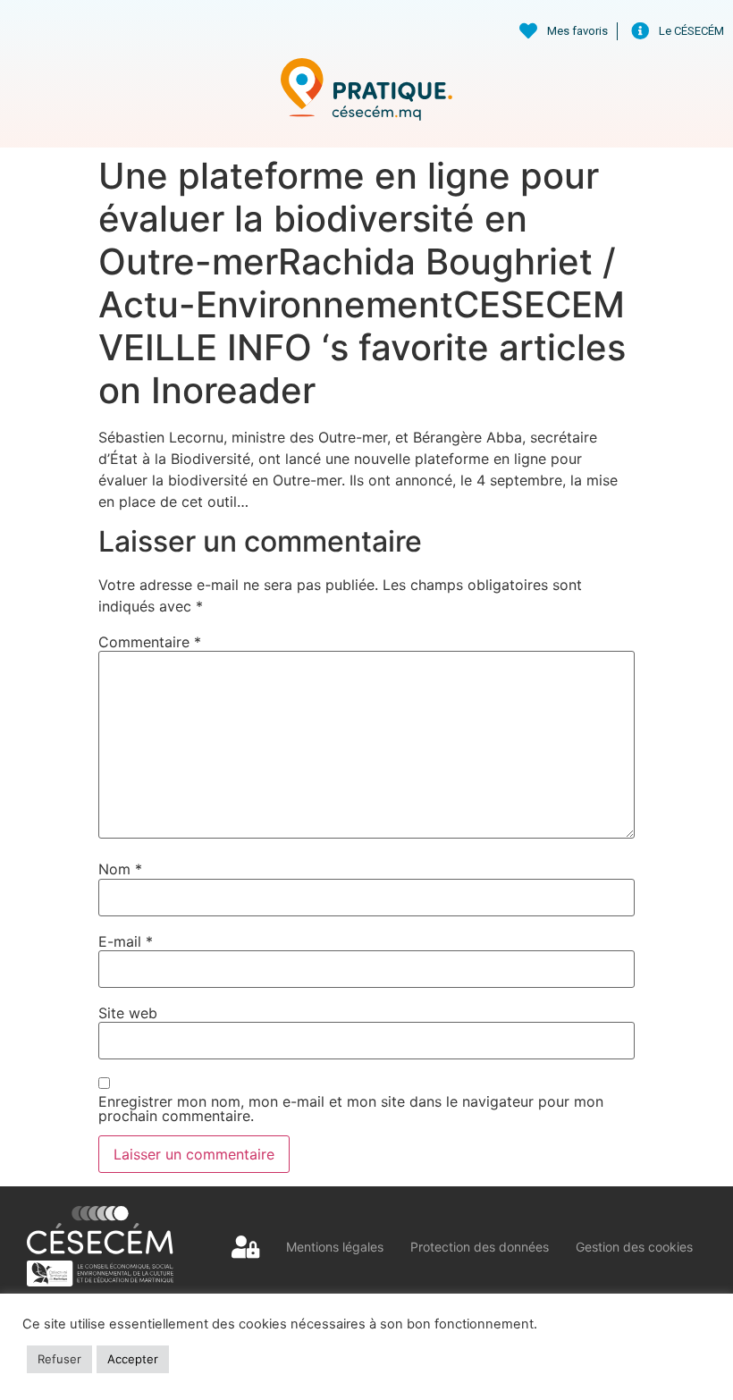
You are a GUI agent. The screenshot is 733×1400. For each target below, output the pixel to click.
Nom (120, 869)
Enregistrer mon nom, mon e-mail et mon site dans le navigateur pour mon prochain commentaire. (350, 1108)
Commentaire (149, 642)
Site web (127, 1013)
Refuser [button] (59, 1359)
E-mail (125, 941)
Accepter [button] (132, 1359)
